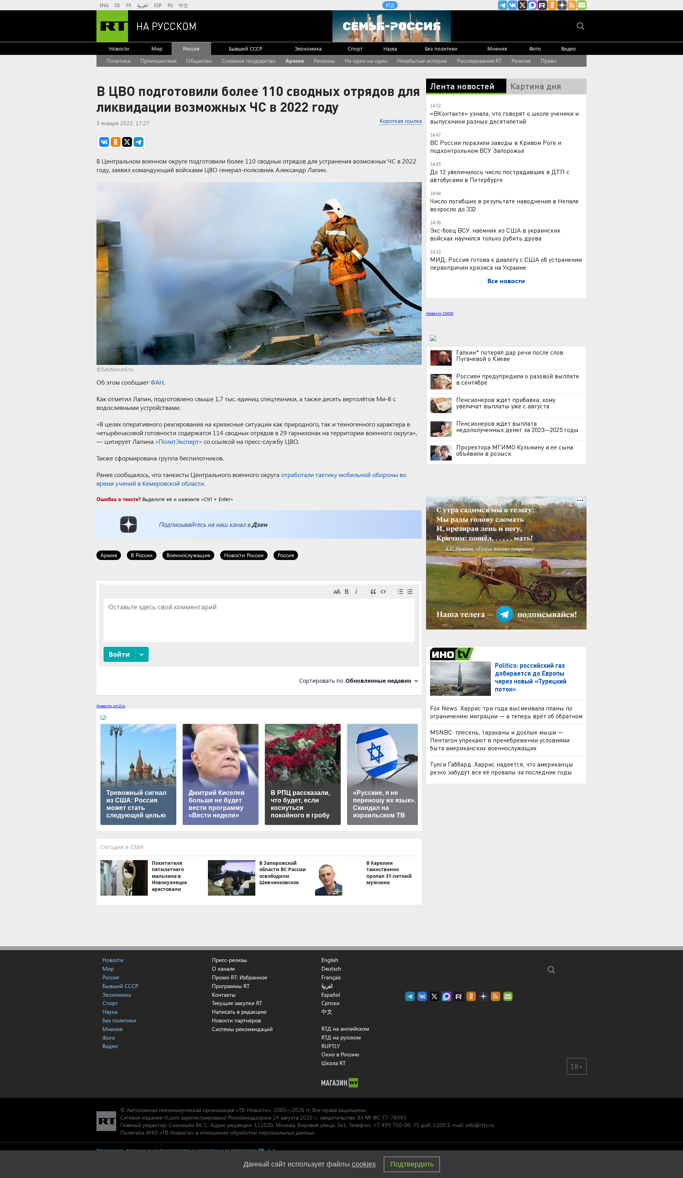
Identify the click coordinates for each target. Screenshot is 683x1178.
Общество (199, 60)
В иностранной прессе (453, 654)
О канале (223, 968)
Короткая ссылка (401, 120)
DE (117, 5)
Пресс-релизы (229, 960)
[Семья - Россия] (391, 26)
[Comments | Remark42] (259, 637)
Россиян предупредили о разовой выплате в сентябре (517, 379)
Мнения (497, 48)
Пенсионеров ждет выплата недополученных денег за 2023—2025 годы (517, 426)
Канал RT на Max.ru (532, 5)
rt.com (171, 1117)
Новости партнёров (236, 1020)
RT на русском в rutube (542, 5)
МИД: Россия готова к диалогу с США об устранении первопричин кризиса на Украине (506, 263)
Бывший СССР (245, 48)
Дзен (259, 524)
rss (572, 5)
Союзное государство (248, 60)
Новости (119, 48)
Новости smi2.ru (110, 705)
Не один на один (366, 60)
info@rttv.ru (479, 1125)
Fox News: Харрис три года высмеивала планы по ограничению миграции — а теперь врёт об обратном (506, 712)
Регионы (324, 60)
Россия (191, 48)
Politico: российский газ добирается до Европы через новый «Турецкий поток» (530, 677)
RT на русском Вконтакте (512, 5)
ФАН (157, 382)
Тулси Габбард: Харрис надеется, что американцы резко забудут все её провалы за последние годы (501, 768)
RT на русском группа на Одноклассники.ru (552, 5)
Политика (118, 60)
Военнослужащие (188, 555)
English (329, 960)
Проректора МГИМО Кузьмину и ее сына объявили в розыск (514, 450)
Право (549, 60)
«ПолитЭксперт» (178, 441)
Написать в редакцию (239, 1011)
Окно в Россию (340, 1054)
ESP (158, 5)
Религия (521, 60)
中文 (183, 5)
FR (128, 5)
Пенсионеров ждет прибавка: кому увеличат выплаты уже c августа (505, 402)
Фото (535, 48)
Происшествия (158, 60)
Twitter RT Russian (522, 5)
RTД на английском (345, 1028)
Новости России (244, 555)
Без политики (441, 48)
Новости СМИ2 (439, 313)
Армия (294, 60)
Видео (568, 48)
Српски (330, 1003)
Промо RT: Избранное (239, 977)
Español (330, 995)
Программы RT (230, 986)
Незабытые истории (422, 60)
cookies (364, 1164)
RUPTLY (330, 1046)
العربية (142, 5)
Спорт (355, 48)
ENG (104, 5)
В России (142, 555)
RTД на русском (341, 1037)
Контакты (224, 994)
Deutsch (331, 969)
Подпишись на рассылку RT (582, 5)
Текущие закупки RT (237, 1003)
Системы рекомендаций (242, 1029)
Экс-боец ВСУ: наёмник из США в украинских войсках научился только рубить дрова (495, 234)
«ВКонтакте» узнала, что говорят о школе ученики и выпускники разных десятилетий (504, 117)
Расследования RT (479, 60)
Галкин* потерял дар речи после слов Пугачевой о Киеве (509, 355)
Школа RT (333, 1063)
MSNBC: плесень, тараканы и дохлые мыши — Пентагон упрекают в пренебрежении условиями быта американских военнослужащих (500, 740)
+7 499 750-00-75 (396, 1125)
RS (170, 5)
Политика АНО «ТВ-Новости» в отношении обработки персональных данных (217, 1132)
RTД (390, 5)
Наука (390, 48)
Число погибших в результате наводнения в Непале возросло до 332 (504, 205)
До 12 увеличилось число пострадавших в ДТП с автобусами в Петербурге (500, 175)
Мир (156, 48)
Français (331, 977)
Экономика (308, 48)
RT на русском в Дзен (562, 5)
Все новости (506, 280)
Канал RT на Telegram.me (503, 5)
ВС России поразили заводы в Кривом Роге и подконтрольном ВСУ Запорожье (495, 146)
